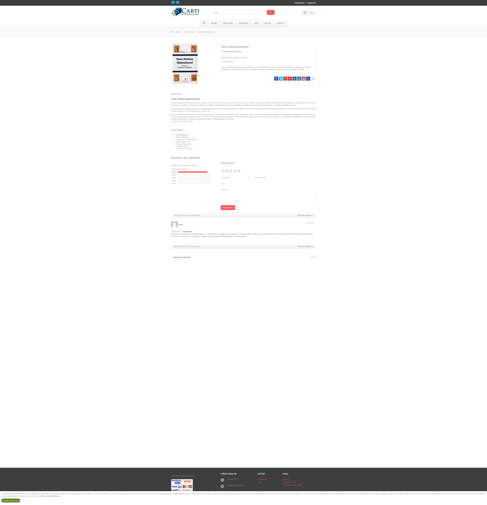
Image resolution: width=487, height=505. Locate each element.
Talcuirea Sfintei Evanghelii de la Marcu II (247, 453)
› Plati (260, 482)
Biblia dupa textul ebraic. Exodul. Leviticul (236, 303)
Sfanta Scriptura (189, 32)
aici (406, 494)
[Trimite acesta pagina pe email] (313, 78)
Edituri (267, 23)
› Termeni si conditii (289, 482)
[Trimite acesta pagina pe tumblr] (294, 78)
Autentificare (300, 3)
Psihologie (228, 23)
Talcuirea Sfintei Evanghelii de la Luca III (227, 404)
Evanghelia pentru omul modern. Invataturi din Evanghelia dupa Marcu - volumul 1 (255, 353)
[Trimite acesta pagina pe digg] (308, 78)
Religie (214, 23)
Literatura (243, 23)
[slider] (231, 171)
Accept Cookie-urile (11, 500)
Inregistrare (311, 3)
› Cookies (286, 479)
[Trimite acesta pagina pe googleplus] (285, 78)
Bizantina (184, 135)
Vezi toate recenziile (304, 215)
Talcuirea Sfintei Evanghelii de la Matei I (279, 303)
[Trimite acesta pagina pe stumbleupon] (304, 78)
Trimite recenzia (227, 208)
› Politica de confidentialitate (292, 485)
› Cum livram (262, 479)
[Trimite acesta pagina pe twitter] (281, 78)
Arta (256, 23)
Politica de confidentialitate (49, 496)
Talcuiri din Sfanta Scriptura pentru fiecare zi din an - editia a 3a (199, 453)
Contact (280, 23)
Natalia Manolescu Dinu (232, 51)
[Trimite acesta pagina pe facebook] (276, 78)
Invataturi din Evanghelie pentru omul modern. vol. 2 (195, 353)
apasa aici (192, 476)
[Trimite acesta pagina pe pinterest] (290, 78)
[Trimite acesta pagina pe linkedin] (299, 78)
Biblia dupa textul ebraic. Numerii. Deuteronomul (194, 303)
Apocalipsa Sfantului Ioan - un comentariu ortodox (270, 404)
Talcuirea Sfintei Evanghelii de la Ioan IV (190, 404)
